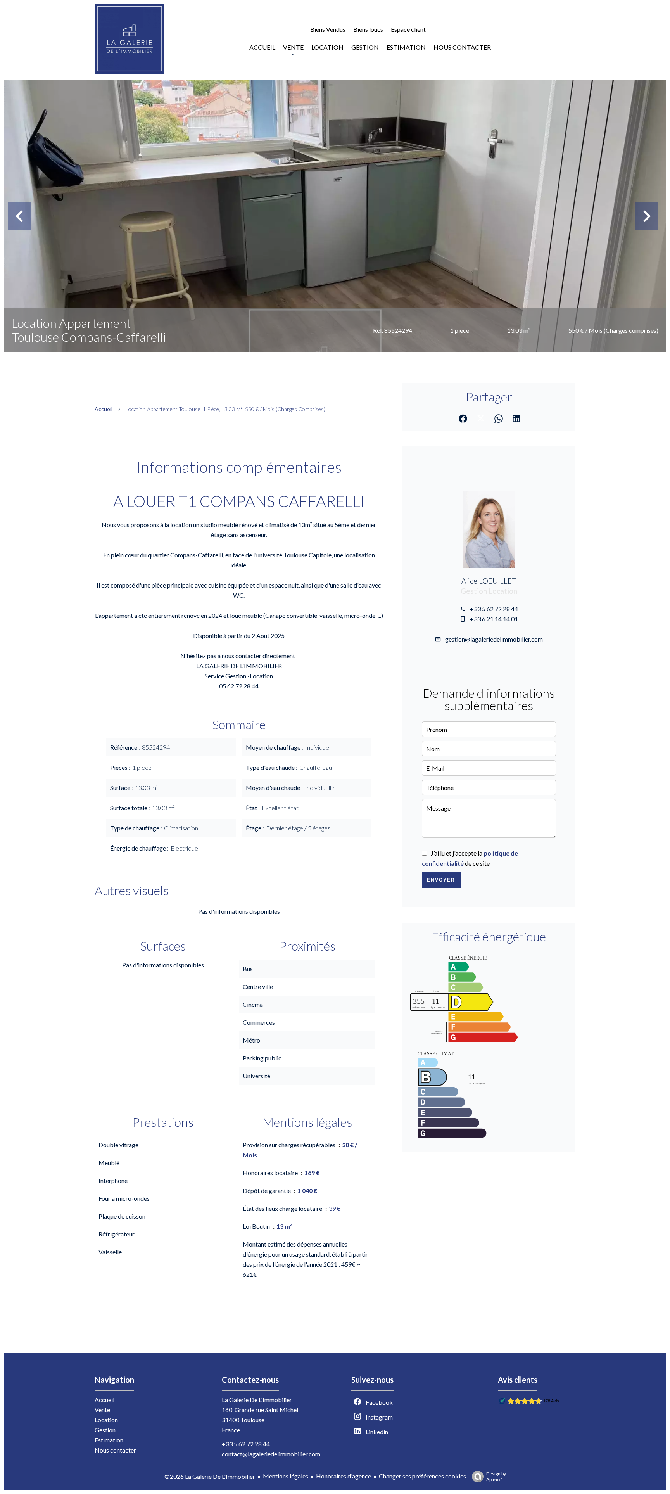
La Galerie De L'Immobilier (257, 1399)
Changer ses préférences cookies (422, 1476)
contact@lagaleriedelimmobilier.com (271, 1454)
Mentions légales (285, 1476)
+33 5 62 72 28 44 (494, 608)
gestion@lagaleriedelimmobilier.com (494, 639)
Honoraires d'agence (343, 1476)
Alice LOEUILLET (488, 581)
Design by (496, 1476)
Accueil (103, 409)
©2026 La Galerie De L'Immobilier (209, 1476)
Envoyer (441, 880)
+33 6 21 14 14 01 (494, 618)
